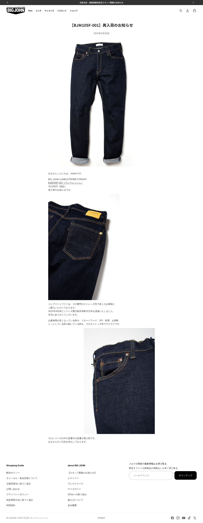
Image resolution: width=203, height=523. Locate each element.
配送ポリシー (13, 472)
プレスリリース (75, 483)
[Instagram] (178, 518)
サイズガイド (74, 488)
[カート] (194, 10)
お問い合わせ (13, 488)
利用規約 (10, 505)
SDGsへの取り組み (77, 494)
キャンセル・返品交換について (21, 478)
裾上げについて (75, 499)
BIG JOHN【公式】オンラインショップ (30, 518)
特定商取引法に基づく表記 (19, 499)
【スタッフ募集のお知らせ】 (82, 472)
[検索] (180, 10)
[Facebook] (172, 518)
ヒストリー (73, 478)
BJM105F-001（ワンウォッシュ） (65, 182)
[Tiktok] (189, 518)
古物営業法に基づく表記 (18, 483)
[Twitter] (195, 518)
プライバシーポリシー (17, 494)
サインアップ (185, 475)
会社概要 (72, 505)
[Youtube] (184, 518)
